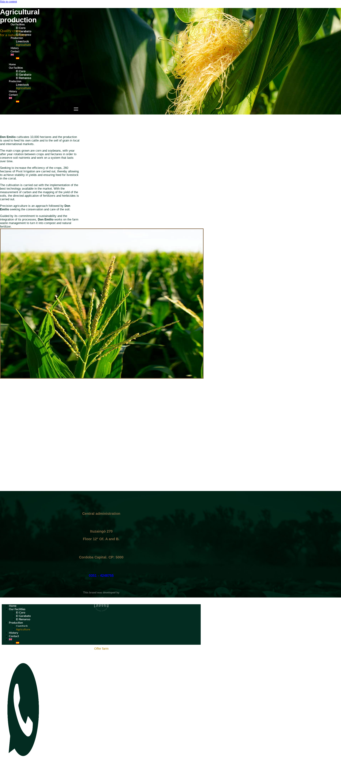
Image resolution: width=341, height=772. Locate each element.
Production (17, 38)
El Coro (21, 28)
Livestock (22, 41)
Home (12, 64)
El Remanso (23, 78)
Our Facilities (18, 24)
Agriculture (23, 45)
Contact (15, 51)
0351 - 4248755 (101, 575)
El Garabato (23, 31)
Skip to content (8, 1)
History (15, 48)
